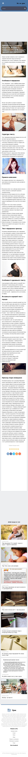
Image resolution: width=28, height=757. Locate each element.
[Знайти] (25, 8)
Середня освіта (16, 445)
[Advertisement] (14, 28)
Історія (14, 733)
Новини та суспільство (14, 739)
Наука (14, 735)
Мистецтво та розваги (14, 741)
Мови (14, 737)
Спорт (14, 743)
